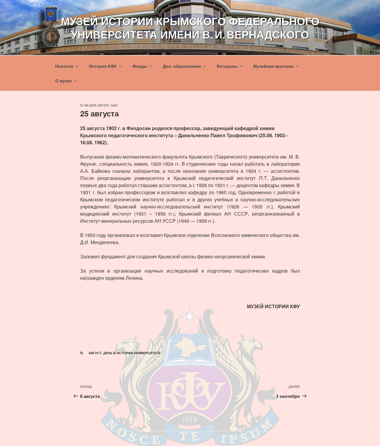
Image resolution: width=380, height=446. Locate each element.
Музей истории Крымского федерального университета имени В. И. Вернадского (190, 27)
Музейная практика (273, 66)
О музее (63, 80)
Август (95, 353)
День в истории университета (131, 353)
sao (114, 105)
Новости (64, 66)
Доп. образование (182, 66)
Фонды (139, 66)
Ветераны (227, 66)
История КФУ (103, 66)
